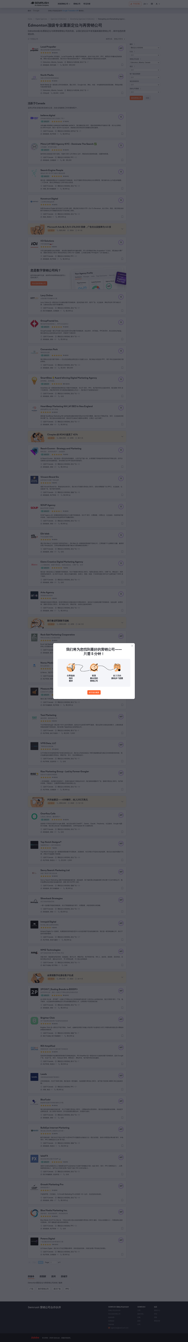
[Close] (132, 645)
